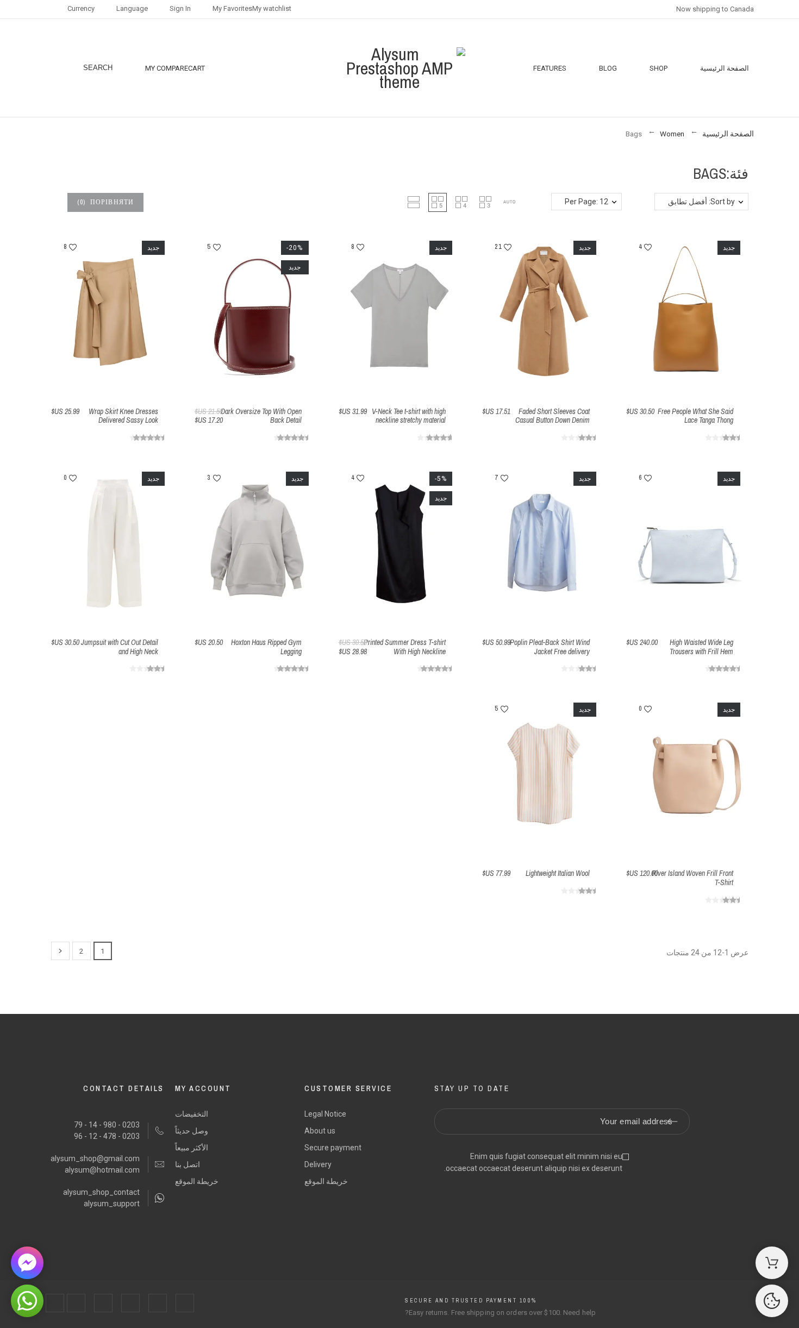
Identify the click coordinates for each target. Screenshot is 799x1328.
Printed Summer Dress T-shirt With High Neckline (405, 646)
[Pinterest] (103, 1303)
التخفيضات (191, 1114)
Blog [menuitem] (608, 68)
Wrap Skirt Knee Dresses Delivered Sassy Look (123, 415)
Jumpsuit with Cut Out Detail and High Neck (119, 646)
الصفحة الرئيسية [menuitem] (724, 68)
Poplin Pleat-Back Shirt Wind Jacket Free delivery (550, 646)
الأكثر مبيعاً (191, 1147)
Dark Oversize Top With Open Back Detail (261, 415)
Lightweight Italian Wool (558, 873)
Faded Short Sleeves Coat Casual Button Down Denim (552, 415)
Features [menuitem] (549, 68)
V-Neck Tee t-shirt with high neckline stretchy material (409, 415)
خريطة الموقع (326, 1181)
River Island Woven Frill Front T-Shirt (692, 877)
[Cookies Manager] (772, 1301)
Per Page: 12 (586, 201)
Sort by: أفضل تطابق (701, 201)
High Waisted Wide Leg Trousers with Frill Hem (701, 646)
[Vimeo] (55, 1303)
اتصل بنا (187, 1164)
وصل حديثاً (191, 1130)
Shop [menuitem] (658, 68)
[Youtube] (76, 1303)
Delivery (318, 1164)
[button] (509, 202)
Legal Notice (325, 1114)
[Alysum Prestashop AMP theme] (399, 68)
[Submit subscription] (672, 1121)
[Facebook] (185, 1303)
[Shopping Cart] (772, 1262)
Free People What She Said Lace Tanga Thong (695, 415)
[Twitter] (157, 1303)
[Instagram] (130, 1303)
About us (319, 1130)
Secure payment (332, 1147)
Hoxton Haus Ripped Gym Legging (266, 646)
